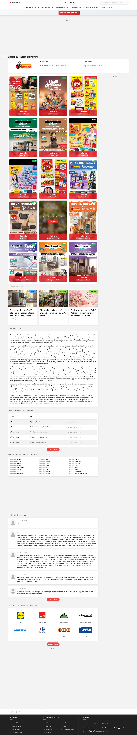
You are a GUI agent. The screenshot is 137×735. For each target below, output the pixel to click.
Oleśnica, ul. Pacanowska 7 (40, 432)
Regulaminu (108, 728)
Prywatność (104, 723)
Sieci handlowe (16, 729)
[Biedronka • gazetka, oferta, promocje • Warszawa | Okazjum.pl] (24, 65)
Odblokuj (53, 221)
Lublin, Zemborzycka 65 (39, 442)
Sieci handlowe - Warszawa (26, 712)
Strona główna (11, 712)
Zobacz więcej (53, 449)
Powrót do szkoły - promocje (68, 12)
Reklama (95, 723)
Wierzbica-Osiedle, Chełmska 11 (41, 427)
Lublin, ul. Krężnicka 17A (39, 437)
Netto (64, 726)
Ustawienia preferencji (89, 730)
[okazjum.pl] (68, 3)
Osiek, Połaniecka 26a (38, 422)
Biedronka (39, 712)
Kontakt (87, 723)
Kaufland (65, 723)
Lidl (46, 723)
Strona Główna (16, 723)
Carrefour (48, 732)
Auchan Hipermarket (69, 729)
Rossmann (48, 729)
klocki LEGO (71, 354)
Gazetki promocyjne (17, 726)
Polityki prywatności (119, 728)
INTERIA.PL (93, 731)
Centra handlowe (17, 732)
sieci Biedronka (20, 410)
